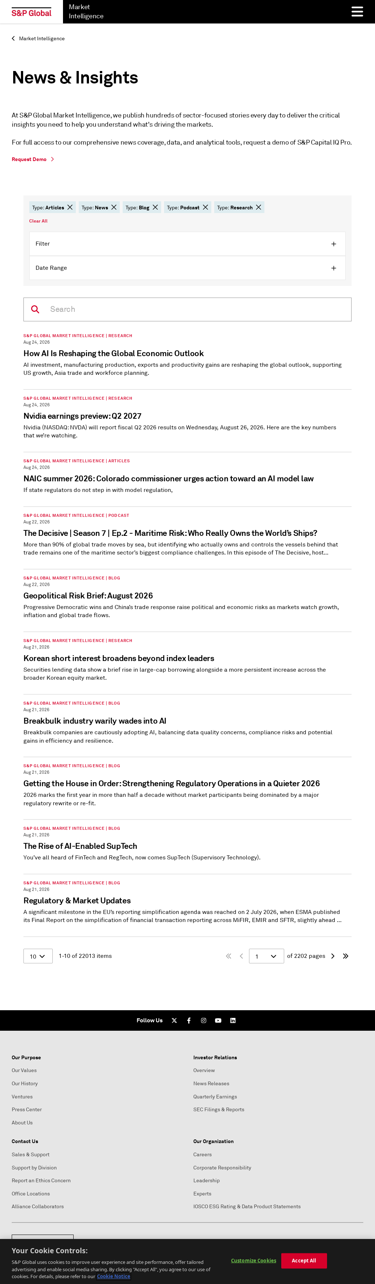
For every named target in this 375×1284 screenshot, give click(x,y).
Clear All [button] (38, 221)
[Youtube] (218, 1020)
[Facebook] (189, 1020)
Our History (25, 1083)
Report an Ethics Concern (41, 1180)
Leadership (206, 1180)
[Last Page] (346, 956)
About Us (22, 1123)
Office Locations (31, 1194)
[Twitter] (174, 1020)
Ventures (22, 1097)
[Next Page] (332, 956)
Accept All (304, 1260)
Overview (204, 1070)
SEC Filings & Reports (218, 1109)
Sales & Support (30, 1155)
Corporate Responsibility (222, 1168)
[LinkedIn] (233, 1020)
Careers (202, 1155)
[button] (70, 207)
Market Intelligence (41, 39)
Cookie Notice (113, 1276)
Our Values (24, 1070)
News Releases (211, 1083)
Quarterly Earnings (215, 1097)
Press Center (27, 1109)
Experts (202, 1194)
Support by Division (34, 1168)
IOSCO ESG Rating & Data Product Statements (247, 1206)
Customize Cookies (253, 1260)
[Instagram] (203, 1020)
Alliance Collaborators (38, 1206)
